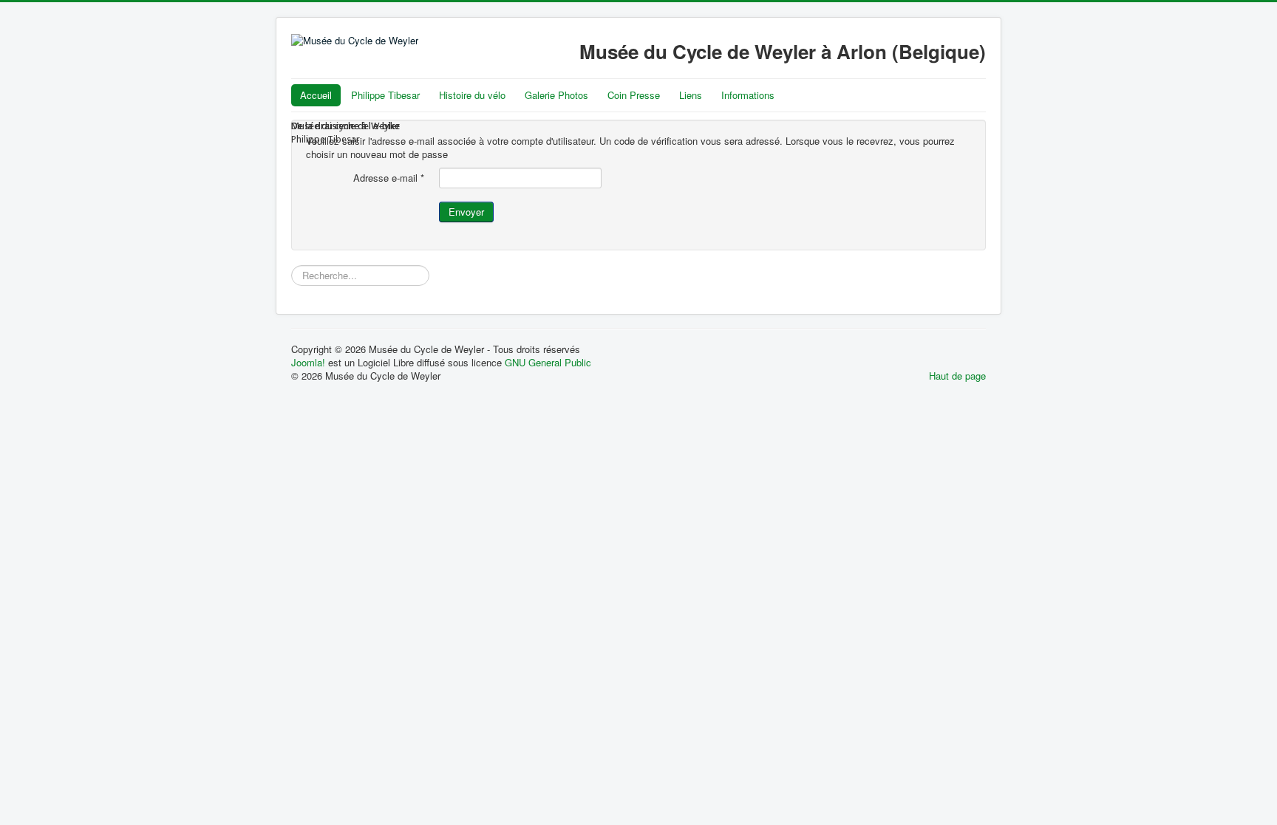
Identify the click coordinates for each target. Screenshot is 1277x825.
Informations (747, 95)
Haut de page (957, 376)
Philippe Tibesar (385, 95)
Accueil (316, 95)
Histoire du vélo (472, 95)
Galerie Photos (556, 95)
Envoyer (466, 212)
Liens (690, 95)
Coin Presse (633, 95)
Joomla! (308, 362)
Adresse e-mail (388, 178)
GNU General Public (548, 362)
